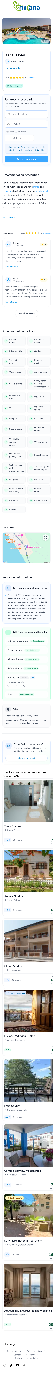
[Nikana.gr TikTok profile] (11, 1365)
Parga (36, 186)
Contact (17, 1354)
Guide (29, 1351)
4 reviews (47, 233)
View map (12, 68)
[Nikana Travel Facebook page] (24, 1365)
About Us (30, 1354)
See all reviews (26, 313)
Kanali (14, 61)
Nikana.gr (8, 1344)
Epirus (21, 61)
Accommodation (14, 1351)
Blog (39, 1351)
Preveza (6, 191)
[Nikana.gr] (26, 6)
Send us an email (26, 758)
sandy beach (42, 191)
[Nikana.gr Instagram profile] (4, 1365)
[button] (36, 233)
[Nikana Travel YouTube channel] (17, 1365)
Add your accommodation (26, 1358)
